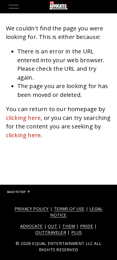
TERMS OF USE (69, 208)
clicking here (23, 118)
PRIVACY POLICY (31, 208)
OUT (52, 226)
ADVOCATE (31, 226)
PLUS (76, 232)
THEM (68, 226)
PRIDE (86, 226)
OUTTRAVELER (50, 232)
